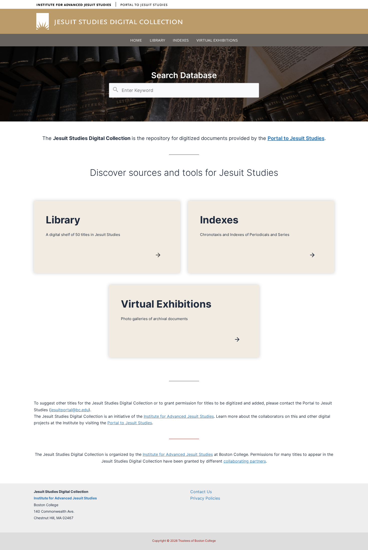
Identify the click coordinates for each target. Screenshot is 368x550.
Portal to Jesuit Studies (129, 422)
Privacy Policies (205, 498)
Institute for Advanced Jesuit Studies (179, 416)
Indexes (181, 40)
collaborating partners (245, 461)
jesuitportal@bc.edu (70, 409)
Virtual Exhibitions (217, 40)
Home (136, 40)
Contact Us (201, 491)
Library (157, 40)
